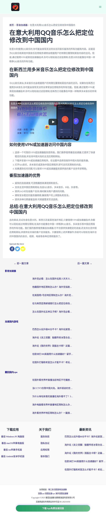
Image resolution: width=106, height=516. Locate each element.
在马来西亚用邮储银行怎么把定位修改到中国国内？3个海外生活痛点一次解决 (53, 303)
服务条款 (45, 436)
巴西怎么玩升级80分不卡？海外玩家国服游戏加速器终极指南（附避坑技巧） (53, 329)
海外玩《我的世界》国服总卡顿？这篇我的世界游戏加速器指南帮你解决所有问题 (53, 346)
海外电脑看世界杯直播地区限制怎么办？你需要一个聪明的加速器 (53, 405)
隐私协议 (45, 443)
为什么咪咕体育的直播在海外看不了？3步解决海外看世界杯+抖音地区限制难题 (53, 396)
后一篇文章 (84, 263)
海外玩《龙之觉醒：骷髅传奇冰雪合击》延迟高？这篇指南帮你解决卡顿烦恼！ (53, 337)
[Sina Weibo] (22, 248)
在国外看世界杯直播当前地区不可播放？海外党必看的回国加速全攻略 (53, 380)
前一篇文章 (21, 263)
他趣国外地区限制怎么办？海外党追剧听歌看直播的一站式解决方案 (53, 287)
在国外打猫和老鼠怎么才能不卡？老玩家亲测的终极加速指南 (53, 362)
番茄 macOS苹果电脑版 (13, 443)
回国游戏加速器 (60, 489)
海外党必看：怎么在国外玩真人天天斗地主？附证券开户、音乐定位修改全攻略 (53, 279)
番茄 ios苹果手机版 (12, 450)
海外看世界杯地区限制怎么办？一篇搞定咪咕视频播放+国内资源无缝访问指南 (53, 413)
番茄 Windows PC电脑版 (12, 436)
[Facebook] (12, 248)
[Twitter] (17, 248)
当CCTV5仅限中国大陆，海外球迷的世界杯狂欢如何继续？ (53, 388)
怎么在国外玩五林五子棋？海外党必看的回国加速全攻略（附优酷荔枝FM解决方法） (53, 312)
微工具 (51, 489)
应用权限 (45, 450)
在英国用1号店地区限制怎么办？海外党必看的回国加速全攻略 (53, 295)
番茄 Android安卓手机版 (12, 456)
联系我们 (45, 456)
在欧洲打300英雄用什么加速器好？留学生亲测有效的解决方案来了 (53, 354)
